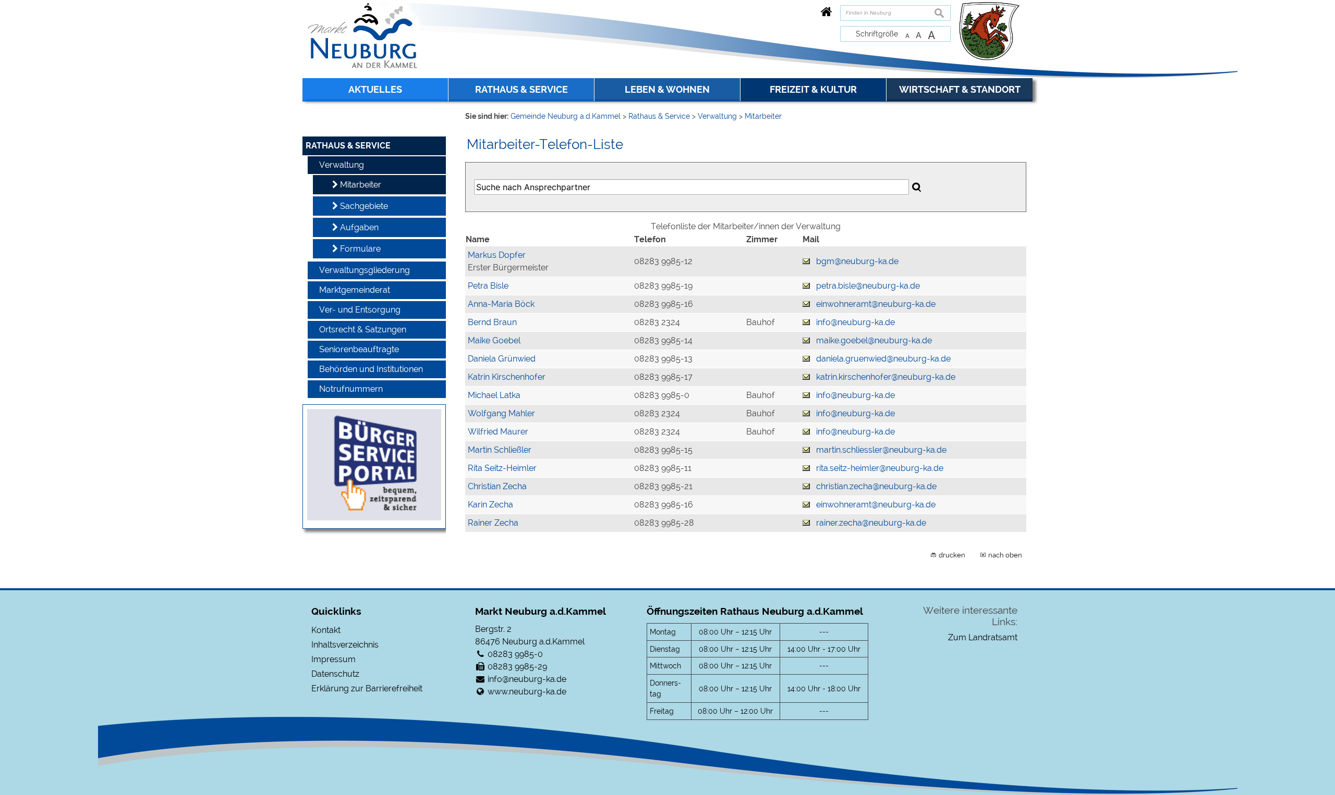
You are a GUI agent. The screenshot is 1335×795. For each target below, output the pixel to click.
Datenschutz (335, 674)
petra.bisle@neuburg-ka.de (868, 286)
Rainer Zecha (493, 523)
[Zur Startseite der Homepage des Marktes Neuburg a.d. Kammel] (826, 11)
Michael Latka (494, 395)
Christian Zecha (497, 486)
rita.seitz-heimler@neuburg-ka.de (879, 468)
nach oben (1005, 555)
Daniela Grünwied (502, 359)
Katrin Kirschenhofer (506, 377)
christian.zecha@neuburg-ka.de (876, 486)
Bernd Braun (492, 322)
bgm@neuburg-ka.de (857, 261)
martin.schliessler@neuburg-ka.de (881, 450)
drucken (952, 555)
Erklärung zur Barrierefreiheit (366, 688)
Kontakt (326, 630)
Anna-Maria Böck (501, 304)
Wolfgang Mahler (501, 413)
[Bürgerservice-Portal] (374, 518)
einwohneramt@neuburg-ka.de (876, 304)
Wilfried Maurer (498, 432)
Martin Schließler (499, 450)
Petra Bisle (488, 286)
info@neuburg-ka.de (855, 322)
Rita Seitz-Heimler (502, 468)
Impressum (333, 659)
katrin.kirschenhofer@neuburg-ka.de (885, 377)
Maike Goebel (494, 340)
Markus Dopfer (497, 255)
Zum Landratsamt (982, 637)
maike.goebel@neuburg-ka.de (874, 340)
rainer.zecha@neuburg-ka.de (871, 523)
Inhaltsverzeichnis (345, 645)
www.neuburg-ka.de (527, 692)
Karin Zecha (490, 505)
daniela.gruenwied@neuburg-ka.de (883, 359)
